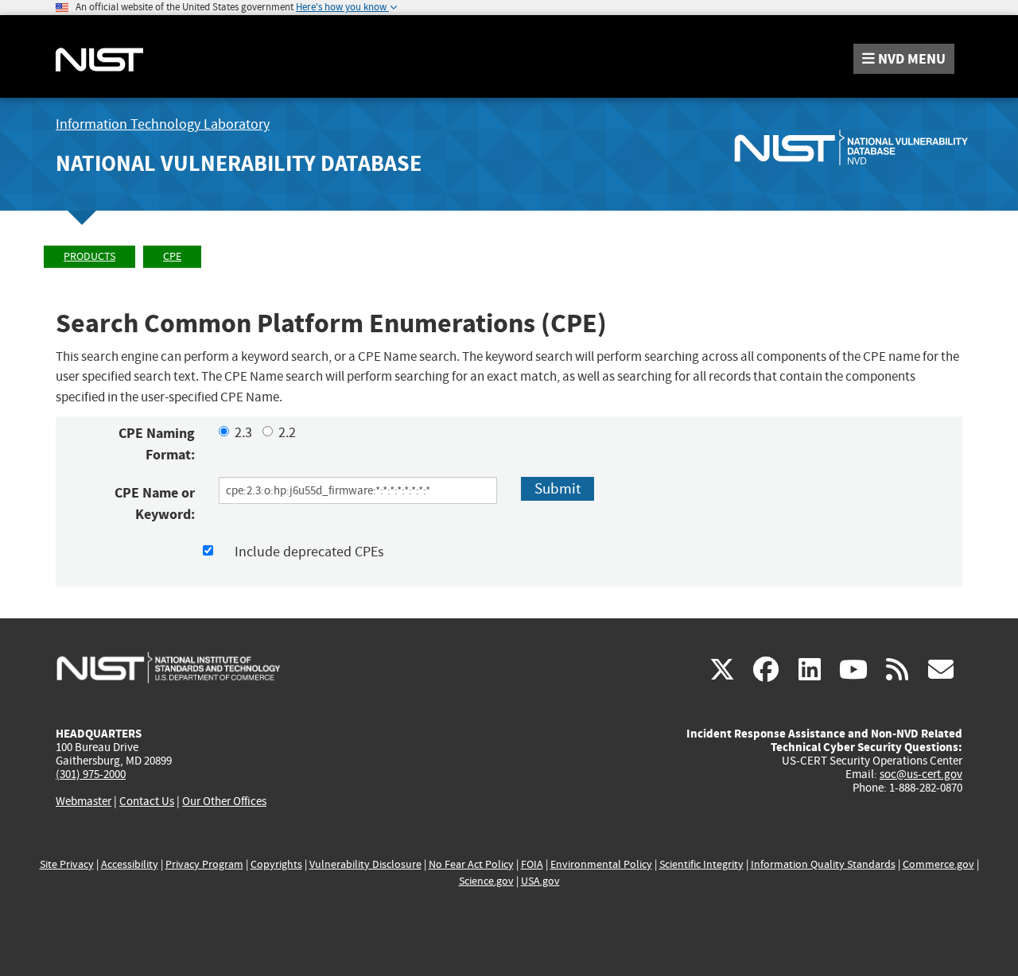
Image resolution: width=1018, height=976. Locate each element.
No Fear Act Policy (471, 864)
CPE (172, 256)
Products (89, 256)
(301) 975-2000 (91, 774)
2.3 (243, 433)
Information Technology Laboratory (163, 124)
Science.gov (486, 881)
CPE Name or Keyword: (155, 503)
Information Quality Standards (823, 864)
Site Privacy (67, 864)
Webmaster (83, 801)
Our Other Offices (224, 801)
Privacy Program (204, 864)
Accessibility (129, 864)
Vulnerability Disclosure (365, 864)
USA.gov (540, 881)
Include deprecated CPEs (309, 552)
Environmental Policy (601, 864)
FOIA (532, 864)
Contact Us (146, 801)
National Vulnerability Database (239, 163)
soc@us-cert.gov (921, 774)
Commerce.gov (938, 864)
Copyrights (276, 864)
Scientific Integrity (701, 864)
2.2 (287, 433)
